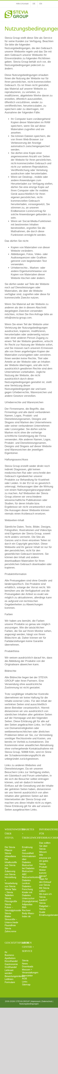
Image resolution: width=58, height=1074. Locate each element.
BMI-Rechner (26, 909)
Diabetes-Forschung (27, 888)
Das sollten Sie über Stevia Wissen (44, 847)
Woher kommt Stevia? (43, 873)
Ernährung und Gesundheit (28, 850)
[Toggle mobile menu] (52, 12)
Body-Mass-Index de (28, 915)
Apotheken (10, 958)
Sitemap (26, 984)
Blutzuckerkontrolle (28, 877)
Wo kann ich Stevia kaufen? (45, 897)
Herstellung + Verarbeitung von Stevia (11, 882)
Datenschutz (47, 1001)
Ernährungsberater (45, 915)
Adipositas (27, 904)
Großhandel (11, 967)
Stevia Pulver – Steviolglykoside (11, 907)
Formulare (10, 982)
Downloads (27, 966)
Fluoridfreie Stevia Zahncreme (10, 928)
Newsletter (27, 975)
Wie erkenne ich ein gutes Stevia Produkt (45, 861)
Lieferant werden (9, 972)
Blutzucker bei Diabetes (28, 867)
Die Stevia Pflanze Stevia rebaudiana (10, 852)
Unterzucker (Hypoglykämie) (28, 900)
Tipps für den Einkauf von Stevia (45, 882)
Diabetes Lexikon (26, 882)
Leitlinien (9, 979)
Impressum (35, 1001)
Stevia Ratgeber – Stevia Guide (44, 907)
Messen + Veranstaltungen (28, 971)
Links (24, 981)
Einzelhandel (11, 961)
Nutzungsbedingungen (29, 1004)
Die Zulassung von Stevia (10, 871)
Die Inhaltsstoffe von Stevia (11, 862)
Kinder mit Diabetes (27, 894)
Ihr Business (9, 954)
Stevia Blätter (8, 915)
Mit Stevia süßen (44, 889)
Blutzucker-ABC (28, 873)
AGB (24, 978)
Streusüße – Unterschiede (11, 921)
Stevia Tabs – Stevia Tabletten (10, 892)
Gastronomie (11, 964)
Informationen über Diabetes (28, 859)
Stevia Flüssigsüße (11, 900)
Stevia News (25, 962)
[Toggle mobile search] (46, 12)
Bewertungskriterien (11, 976)
